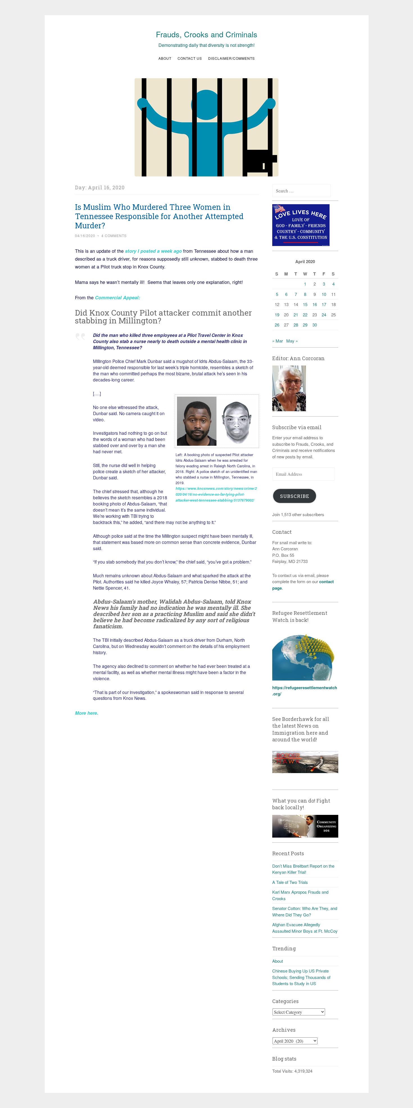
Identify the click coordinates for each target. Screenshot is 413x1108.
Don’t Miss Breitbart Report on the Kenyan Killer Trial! (303, 869)
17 (324, 304)
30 (314, 325)
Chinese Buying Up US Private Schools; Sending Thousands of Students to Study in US (301, 977)
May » (292, 341)
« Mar (277, 341)
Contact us (190, 58)
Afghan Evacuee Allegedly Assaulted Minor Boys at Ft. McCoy (305, 927)
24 (324, 315)
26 (277, 325)
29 (305, 325)
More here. (86, 712)
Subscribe (294, 496)
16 (314, 304)
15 (305, 304)
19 (277, 315)
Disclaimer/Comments (231, 58)
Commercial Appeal (116, 297)
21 (296, 315)
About (164, 58)
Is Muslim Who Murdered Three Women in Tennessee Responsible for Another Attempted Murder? (159, 216)
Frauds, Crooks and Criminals (206, 34)
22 (305, 315)
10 (324, 294)
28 (296, 325)
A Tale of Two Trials (290, 882)
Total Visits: (283, 1071)
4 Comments (114, 235)
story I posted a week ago (153, 250)
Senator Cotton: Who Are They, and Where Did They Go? (304, 911)
